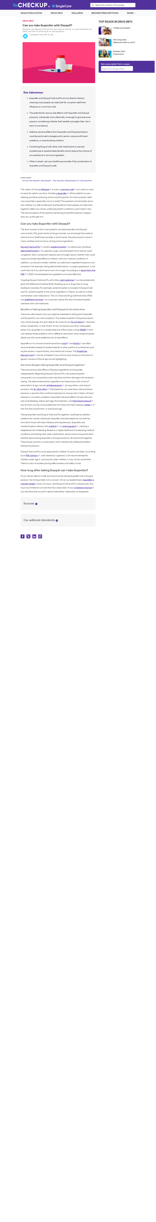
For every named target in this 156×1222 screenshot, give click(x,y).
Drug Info (57, 12)
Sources (29, 503)
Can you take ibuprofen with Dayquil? (36, 181)
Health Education (31, 12)
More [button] (130, 12)
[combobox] (117, 68)
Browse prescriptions (105, 12)
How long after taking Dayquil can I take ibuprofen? (72, 181)
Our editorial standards (39, 520)
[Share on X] (28, 536)
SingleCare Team (38, 35)
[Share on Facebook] (22, 536)
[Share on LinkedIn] (34, 536)
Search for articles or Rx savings (109, 5)
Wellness (77, 12)
